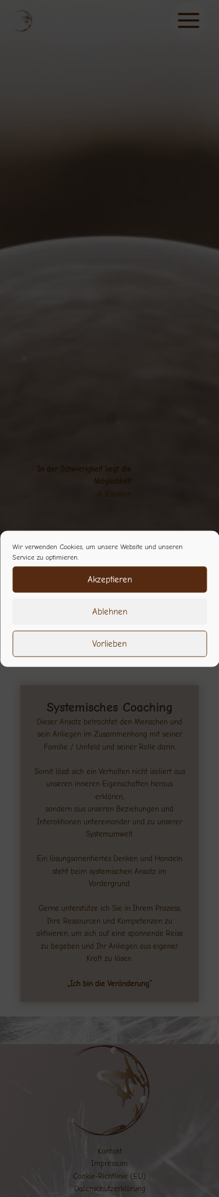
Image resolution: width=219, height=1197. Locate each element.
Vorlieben (109, 644)
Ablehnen (109, 611)
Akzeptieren (110, 579)
